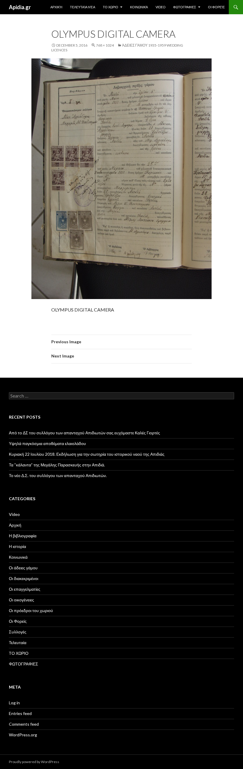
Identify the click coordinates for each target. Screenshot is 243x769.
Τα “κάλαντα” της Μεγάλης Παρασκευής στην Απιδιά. (57, 464)
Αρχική (56, 7)
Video (160, 7)
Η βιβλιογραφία (22, 535)
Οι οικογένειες (21, 599)
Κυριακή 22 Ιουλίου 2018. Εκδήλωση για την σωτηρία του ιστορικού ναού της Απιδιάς (86, 454)
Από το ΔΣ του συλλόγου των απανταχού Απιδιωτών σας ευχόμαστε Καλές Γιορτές (84, 432)
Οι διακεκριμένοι (23, 578)
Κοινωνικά (139, 7)
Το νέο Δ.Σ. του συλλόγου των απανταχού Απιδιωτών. (58, 475)
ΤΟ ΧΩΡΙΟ (110, 7)
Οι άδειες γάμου (23, 567)
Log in (14, 702)
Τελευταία (17, 642)
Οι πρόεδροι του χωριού (31, 610)
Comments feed (24, 724)
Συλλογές (17, 631)
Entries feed (20, 713)
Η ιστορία (17, 546)
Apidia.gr (20, 7)
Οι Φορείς (216, 7)
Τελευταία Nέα (82, 7)
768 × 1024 (105, 45)
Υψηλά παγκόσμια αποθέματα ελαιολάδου (47, 443)
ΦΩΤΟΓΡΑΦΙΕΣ (184, 7)
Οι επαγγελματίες (24, 589)
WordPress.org (23, 734)
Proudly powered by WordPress (34, 762)
